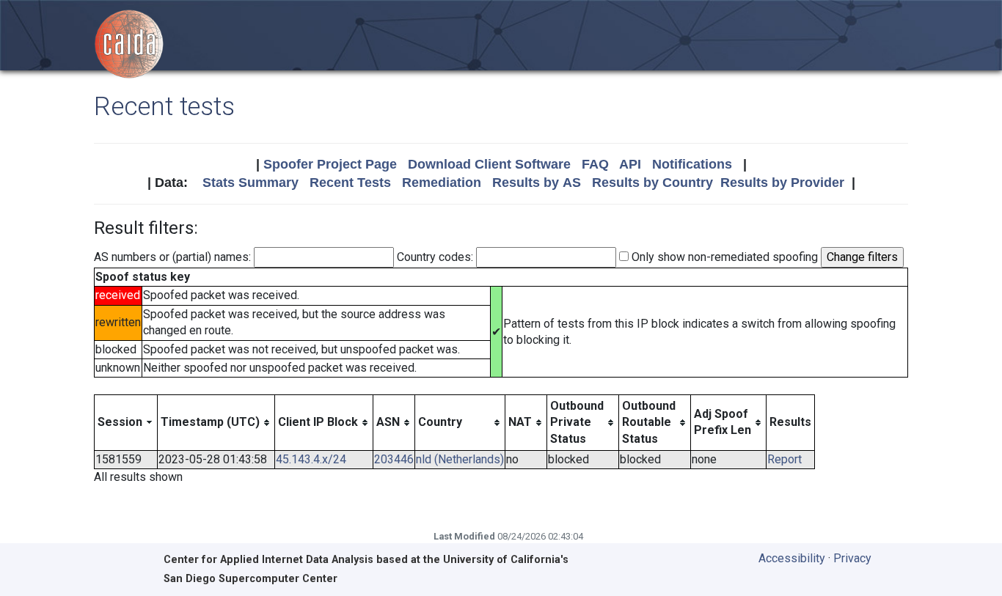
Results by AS (536, 182)
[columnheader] (126, 422)
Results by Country (652, 182)
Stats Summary (250, 182)
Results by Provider (782, 182)
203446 (394, 459)
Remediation (441, 182)
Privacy (852, 558)
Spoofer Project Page (330, 164)
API (630, 164)
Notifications (692, 164)
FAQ (595, 164)
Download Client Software (489, 164)
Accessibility (791, 558)
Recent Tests (350, 182)
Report (784, 459)
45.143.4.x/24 (311, 459)
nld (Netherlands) (460, 459)
